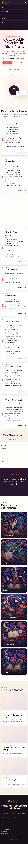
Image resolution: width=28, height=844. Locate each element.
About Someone (4, 454)
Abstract (17, 33)
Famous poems (4, 822)
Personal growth (6, 15)
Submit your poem (7, 26)
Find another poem (14, 841)
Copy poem (20, 190)
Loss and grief (18, 824)
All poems (4, 7)
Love (16, 820)
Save (25, 190)
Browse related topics (19, 62)
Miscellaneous (4, 458)
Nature (3, 18)
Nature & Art (4, 445)
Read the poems (7, 62)
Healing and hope (18, 822)
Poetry (2, 461)
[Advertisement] (14, 211)
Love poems (5, 11)
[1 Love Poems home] (6, 2)
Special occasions (4, 831)
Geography (3, 448)
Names (2, 451)
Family (3, 22)
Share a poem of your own (14, 488)
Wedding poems (4, 833)
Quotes (2, 824)
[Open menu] (25, 2)
